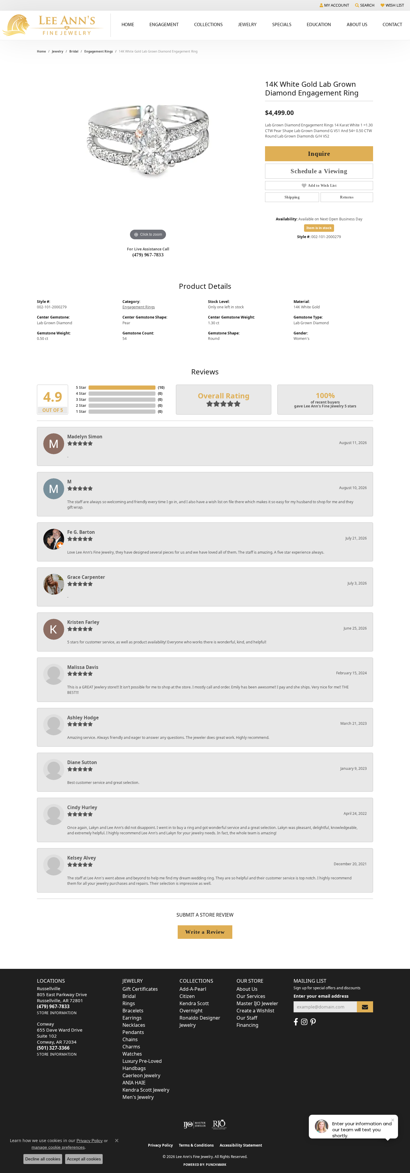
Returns (347, 197)
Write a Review (205, 932)
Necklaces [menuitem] (133, 1025)
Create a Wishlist (255, 1010)
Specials (281, 24)
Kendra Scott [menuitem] (194, 1003)
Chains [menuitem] (130, 1039)
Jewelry (247, 24)
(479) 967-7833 (148, 254)
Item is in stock (319, 227)
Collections (208, 24)
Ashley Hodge (83, 718)
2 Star (81, 405)
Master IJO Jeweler (257, 1003)
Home (128, 24)
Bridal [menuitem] (129, 996)
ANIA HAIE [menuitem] (134, 1082)
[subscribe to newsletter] (365, 1006)
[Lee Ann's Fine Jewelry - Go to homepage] (55, 25)
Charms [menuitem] (131, 1046)
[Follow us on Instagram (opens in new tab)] (304, 1022)
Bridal (73, 51)
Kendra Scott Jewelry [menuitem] (145, 1090)
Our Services (251, 996)
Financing (247, 1025)
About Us (357, 24)
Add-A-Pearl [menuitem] (192, 989)
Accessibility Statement (241, 1145)
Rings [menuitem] (128, 1003)
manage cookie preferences (58, 1147)
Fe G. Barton (81, 532)
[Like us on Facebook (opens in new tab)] (296, 1022)
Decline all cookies (42, 1158)
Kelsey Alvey (81, 858)
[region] (148, 152)
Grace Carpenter (86, 577)
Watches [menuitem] (132, 1054)
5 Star (81, 387)
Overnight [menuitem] (191, 1010)
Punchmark (216, 1164)
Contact (392, 24)
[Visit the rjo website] (219, 1124)
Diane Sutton (82, 762)
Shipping (292, 197)
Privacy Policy (160, 1145)
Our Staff (247, 1017)
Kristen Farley (83, 622)
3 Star (81, 399)
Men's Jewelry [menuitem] (138, 1097)
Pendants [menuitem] (133, 1032)
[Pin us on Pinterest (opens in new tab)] (313, 1022)
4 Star (81, 393)
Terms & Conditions (196, 1145)
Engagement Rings (98, 51)
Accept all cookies (84, 1158)
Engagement (164, 24)
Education (319, 24)
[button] (334, 5)
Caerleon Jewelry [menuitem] (141, 1075)
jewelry (57, 51)
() (161, 387)
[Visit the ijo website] (194, 1124)
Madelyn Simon (84, 437)
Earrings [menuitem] (132, 1017)
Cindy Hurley (82, 807)
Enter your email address (321, 996)
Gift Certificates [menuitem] (140, 989)
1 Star (81, 411)
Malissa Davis (82, 667)
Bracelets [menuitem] (132, 1010)
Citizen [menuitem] (187, 996)
